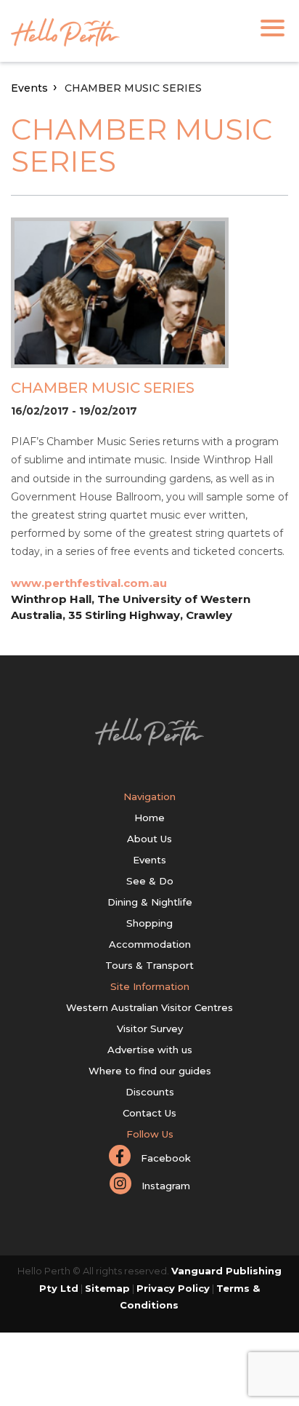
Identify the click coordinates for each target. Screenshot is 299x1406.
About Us (149, 838)
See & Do (149, 881)
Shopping (149, 923)
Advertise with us (149, 1049)
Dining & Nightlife (149, 902)
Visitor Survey (150, 1028)
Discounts (150, 1092)
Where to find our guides (150, 1071)
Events (29, 88)
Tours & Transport (149, 965)
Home (149, 817)
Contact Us (149, 1113)
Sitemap (107, 1288)
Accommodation (150, 944)
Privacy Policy (173, 1288)
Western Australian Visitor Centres (149, 1007)
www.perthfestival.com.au (89, 583)
